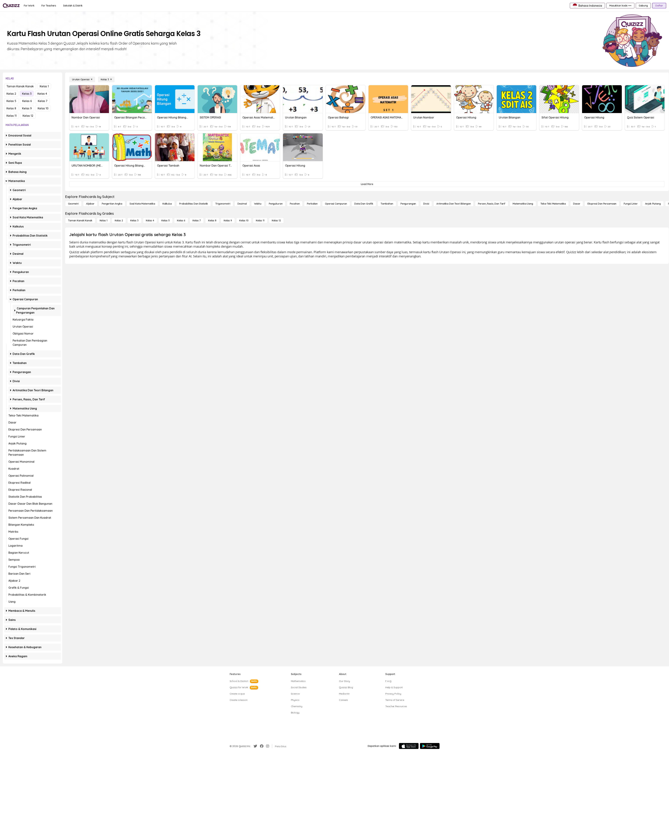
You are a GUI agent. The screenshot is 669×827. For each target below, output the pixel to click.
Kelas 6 (27, 101)
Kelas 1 (44, 86)
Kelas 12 (28, 115)
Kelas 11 (11, 115)
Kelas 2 (11, 93)
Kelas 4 (42, 93)
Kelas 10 (43, 108)
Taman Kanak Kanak (20, 86)
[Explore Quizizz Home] (11, 5)
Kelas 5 (11, 101)
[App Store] (409, 746)
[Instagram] (267, 746)
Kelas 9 (27, 108)
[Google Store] (430, 746)
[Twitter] (255, 746)
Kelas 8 (11, 108)
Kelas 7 (42, 101)
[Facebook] (261, 746)
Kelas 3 (26, 93)
